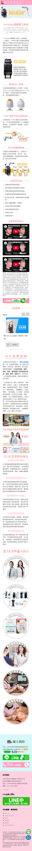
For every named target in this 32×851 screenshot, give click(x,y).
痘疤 (6, 818)
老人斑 (7, 813)
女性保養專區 (9, 825)
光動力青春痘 (9, 816)
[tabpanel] (16, 332)
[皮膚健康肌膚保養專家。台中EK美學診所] (11, 2)
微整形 (7, 823)
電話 (14, 752)
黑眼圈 (7, 820)
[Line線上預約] (28, 832)
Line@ (7, 752)
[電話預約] (28, 837)
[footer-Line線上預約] (16, 805)
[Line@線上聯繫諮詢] (16, 302)
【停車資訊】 (6, 789)
